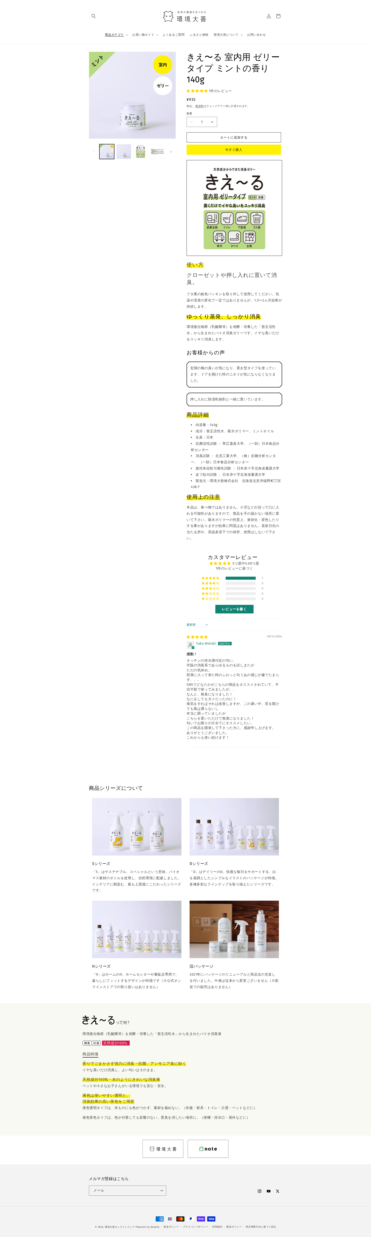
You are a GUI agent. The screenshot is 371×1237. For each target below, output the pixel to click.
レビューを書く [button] (234, 609)
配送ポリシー (234, 1226)
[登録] (161, 1191)
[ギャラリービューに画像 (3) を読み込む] (140, 151)
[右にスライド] (171, 151)
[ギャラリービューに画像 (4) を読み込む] (157, 151)
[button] (93, 16)
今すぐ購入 (233, 150)
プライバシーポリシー (195, 1226)
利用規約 (217, 1226)
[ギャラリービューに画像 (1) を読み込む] (106, 151)
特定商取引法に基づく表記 (261, 1226)
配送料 (200, 106)
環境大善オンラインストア (120, 1227)
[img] (197, 637)
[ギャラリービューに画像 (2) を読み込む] (123, 151)
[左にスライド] (93, 151)
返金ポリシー (171, 1226)
